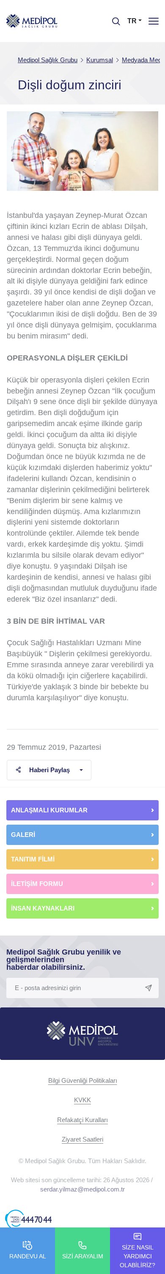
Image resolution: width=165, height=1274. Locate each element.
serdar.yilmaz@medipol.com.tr (82, 1189)
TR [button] (132, 21)
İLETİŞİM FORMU (37, 883)
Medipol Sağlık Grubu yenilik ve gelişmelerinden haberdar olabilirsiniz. (63, 959)
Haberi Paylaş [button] (49, 769)
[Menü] (153, 21)
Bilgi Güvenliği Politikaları (82, 1080)
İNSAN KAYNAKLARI (43, 908)
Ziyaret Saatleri (82, 1139)
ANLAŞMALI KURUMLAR (49, 810)
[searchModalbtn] (113, 18)
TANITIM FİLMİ (33, 859)
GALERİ (23, 834)
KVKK (82, 1099)
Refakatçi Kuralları (82, 1119)
